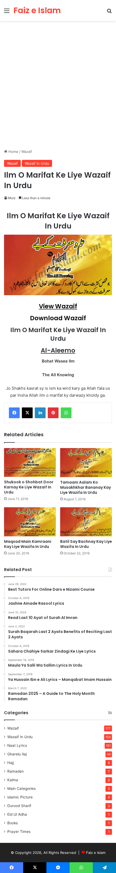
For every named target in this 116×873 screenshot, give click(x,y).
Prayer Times (18, 831)
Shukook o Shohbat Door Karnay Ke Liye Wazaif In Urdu (28, 487)
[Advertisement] (58, 87)
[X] (27, 412)
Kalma (12, 780)
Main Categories (21, 788)
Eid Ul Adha (17, 814)
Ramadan (15, 771)
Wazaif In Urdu (37, 163)
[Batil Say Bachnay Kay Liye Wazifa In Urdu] (86, 521)
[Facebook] (14, 412)
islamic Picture (20, 797)
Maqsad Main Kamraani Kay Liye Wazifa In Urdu (27, 544)
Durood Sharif (19, 806)
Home (12, 151)
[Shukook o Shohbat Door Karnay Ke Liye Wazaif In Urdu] (30, 462)
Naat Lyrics (17, 745)
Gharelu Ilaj (17, 754)
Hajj (10, 763)
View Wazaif (58, 306)
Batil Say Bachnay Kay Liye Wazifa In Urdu (86, 544)
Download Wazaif (58, 318)
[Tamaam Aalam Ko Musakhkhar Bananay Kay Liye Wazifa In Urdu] (86, 462)
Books (12, 823)
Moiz (12, 198)
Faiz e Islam (95, 852)
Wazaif (26, 151)
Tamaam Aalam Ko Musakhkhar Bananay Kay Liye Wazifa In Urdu (85, 487)
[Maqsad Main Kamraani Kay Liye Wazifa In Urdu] (30, 521)
